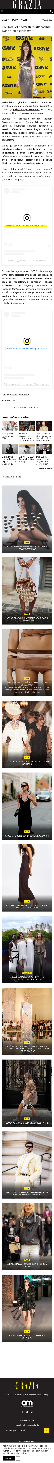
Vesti (24, 20)
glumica (19, 408)
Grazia (5, 20)
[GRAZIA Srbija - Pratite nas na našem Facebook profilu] (22, 1412)
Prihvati (8, 1458)
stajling (29, 408)
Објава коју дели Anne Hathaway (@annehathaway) (27, 384)
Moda (15, 20)
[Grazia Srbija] (27, 1385)
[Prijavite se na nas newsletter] (46, 1430)
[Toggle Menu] (2, 11)
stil (37, 408)
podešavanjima (19, 1453)
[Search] (52, 12)
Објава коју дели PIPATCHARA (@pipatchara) (27, 261)
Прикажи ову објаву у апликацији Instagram (25, 225)
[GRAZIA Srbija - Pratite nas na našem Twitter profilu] (27, 1412)
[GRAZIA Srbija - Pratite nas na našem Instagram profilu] (31, 1412)
